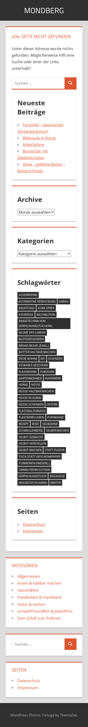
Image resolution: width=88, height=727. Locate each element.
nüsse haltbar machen (36, 391)
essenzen (55, 359)
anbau (64, 301)
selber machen (57, 430)
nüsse (35, 385)
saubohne (50, 424)
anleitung (26, 308)
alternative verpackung (37, 301)
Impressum (33, 531)
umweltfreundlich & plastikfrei (45, 611)
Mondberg (44, 10)
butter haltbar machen (37, 352)
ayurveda (26, 315)
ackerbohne (28, 295)
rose (35, 424)
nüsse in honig (30, 398)
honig (23, 385)
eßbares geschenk (33, 365)
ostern (52, 404)
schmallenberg (31, 430)
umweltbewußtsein (34, 470)
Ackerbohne (33, 144)
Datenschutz (34, 524)
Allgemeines (28, 576)
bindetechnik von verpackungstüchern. (36, 323)
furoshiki (47, 372)
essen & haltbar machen (39, 583)
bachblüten (46, 315)
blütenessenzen (31, 339)
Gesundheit (27, 590)
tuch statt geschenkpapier (39, 457)
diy (43, 359)
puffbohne (55, 417)
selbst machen (30, 450)
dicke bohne (28, 359)
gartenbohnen (30, 378)
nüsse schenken (31, 404)
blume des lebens (32, 332)
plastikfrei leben (31, 417)
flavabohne (28, 372)
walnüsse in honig (33, 483)
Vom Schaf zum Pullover (39, 618)
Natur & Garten (31, 604)
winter (55, 483)
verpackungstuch (32, 476)
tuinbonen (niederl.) (34, 463)
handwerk (53, 378)
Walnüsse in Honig (39, 138)
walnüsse (57, 476)
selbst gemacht (31, 437)
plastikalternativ (32, 411)
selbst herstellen (32, 443)
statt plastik (55, 450)
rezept (24, 424)
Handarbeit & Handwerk (39, 597)
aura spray (46, 308)
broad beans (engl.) (34, 346)
